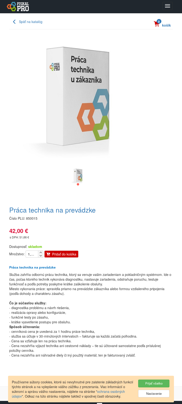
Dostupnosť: (18, 246)
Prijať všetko (154, 383)
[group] (78, 184)
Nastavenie (154, 393)
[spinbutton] (32, 254)
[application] (78, 175)
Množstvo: (17, 253)
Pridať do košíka (63, 254)
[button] (78, 184)
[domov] (17, 6)
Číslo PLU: (17, 218)
